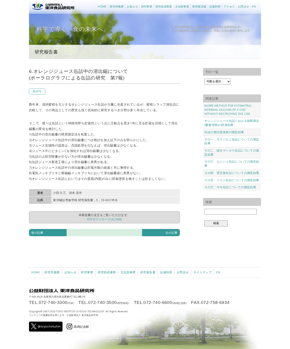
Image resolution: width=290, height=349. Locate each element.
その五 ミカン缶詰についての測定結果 (231, 180)
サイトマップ (202, 272)
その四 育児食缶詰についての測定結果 (231, 173)
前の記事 (37, 233)
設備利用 (215, 6)
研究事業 (146, 6)
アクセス (229, 6)
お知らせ (132, 6)
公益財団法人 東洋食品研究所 (52, 7)
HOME (102, 6)
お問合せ (243, 6)
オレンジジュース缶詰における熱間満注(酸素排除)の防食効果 (231, 123)
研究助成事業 (163, 6)
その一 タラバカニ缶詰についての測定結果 (231, 141)
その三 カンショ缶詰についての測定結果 (231, 163)
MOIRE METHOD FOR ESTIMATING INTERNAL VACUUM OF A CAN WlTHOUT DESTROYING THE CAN (227, 109)
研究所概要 (117, 6)
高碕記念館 (81, 327)
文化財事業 (182, 6)
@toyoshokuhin (49, 326)
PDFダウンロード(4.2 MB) (104, 219)
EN (254, 6)
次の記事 (171, 233)
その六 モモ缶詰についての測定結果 (230, 187)
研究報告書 (199, 6)
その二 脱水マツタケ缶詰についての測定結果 (231, 152)
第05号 (37, 91)
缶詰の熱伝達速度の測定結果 (224, 132)
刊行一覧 (212, 72)
